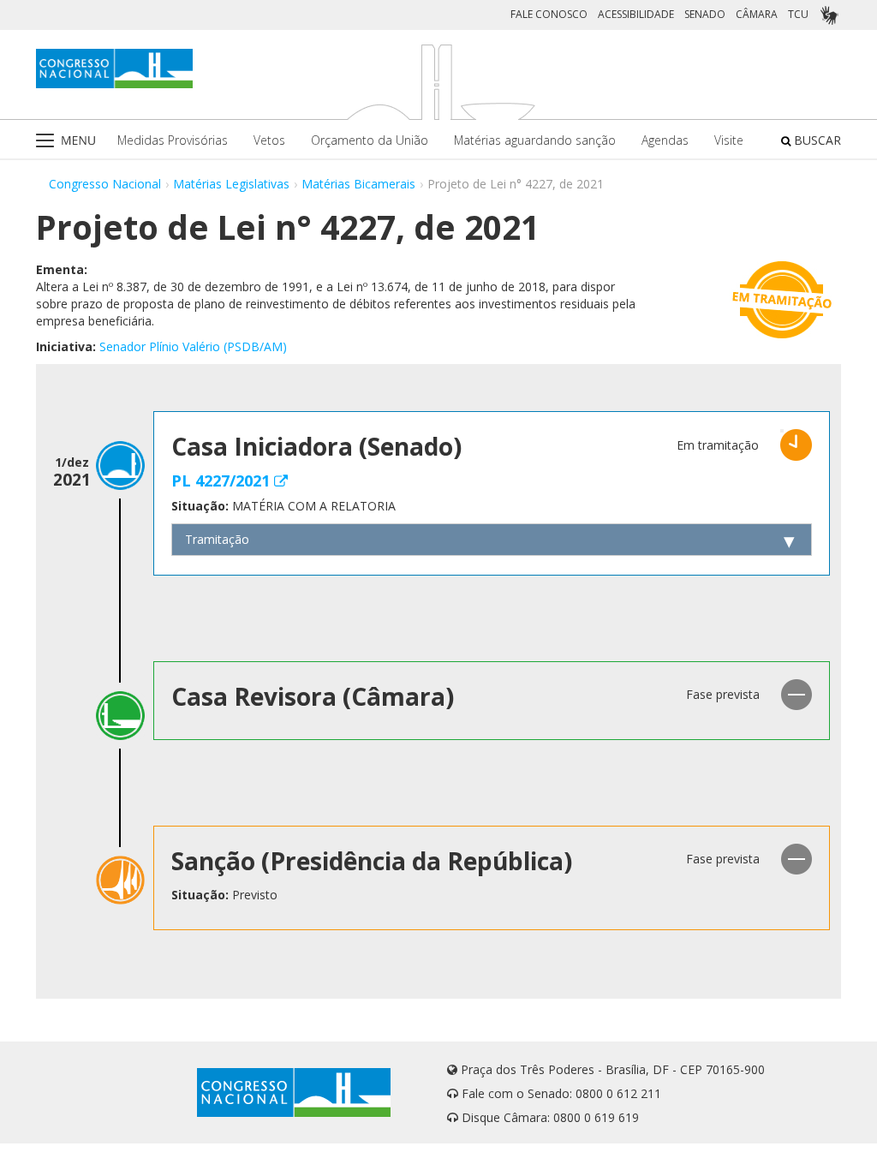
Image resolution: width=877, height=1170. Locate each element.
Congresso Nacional (105, 184)
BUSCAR (815, 140)
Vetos (269, 140)
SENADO (704, 14)
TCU (798, 14)
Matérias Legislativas (231, 184)
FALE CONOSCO (549, 14)
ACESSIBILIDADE (636, 14)
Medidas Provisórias (172, 140)
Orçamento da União (369, 140)
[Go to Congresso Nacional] (114, 68)
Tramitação (217, 539)
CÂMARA (757, 14)
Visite (728, 140)
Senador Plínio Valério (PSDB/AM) (193, 346)
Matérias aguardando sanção (535, 140)
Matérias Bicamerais (358, 184)
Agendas (665, 140)
